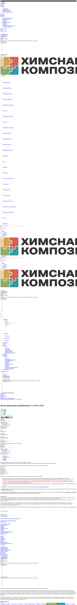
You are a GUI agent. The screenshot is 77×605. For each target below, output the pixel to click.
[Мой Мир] (5, 417)
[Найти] (5, 228)
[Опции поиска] (1, 227)
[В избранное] (3, 412)
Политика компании (7, 26)
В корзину (3, 446)
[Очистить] (22, 225)
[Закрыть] (1, 317)
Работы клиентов (4, 542)
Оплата (4, 458)
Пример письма (73, 507)
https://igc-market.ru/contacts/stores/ (42, 486)
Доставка (5, 459)
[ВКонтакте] (1, 417)
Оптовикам (2, 539)
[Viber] (8, 417)
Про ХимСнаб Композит (8, 18)
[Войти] (1, 311)
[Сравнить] (3, 414)
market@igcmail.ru (4, 38)
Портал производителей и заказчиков (8, 520)
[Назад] (6, 321)
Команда (4, 20)
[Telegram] (12, 417)
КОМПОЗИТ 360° (6, 22)
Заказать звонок (4, 36)
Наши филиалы (6, 19)
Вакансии (5, 24)
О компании (3, 521)
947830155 (2, 433)
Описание (5, 455)
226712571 (2, 436)
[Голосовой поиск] (1, 228)
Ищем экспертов (6, 10)
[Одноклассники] (3, 417)
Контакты (2, 541)
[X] (6, 417)
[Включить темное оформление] (2, 56)
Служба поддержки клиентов (9, 25)
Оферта (2, 602)
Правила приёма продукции (6, 543)
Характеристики (6, 457)
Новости (4, 21)
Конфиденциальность (4, 601)
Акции (1, 535)
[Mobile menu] (1, 268)
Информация (3, 533)
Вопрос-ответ (3, 553)
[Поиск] (1, 310)
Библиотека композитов (8, 11)
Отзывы (4, 23)
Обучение (2, 544)
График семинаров (7, 9)
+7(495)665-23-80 (4, 34)
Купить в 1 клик (4, 422)
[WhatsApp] (10, 417)
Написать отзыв (4, 515)
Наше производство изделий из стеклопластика (10, 518)
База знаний (5, 8)
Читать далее (3, 592)
